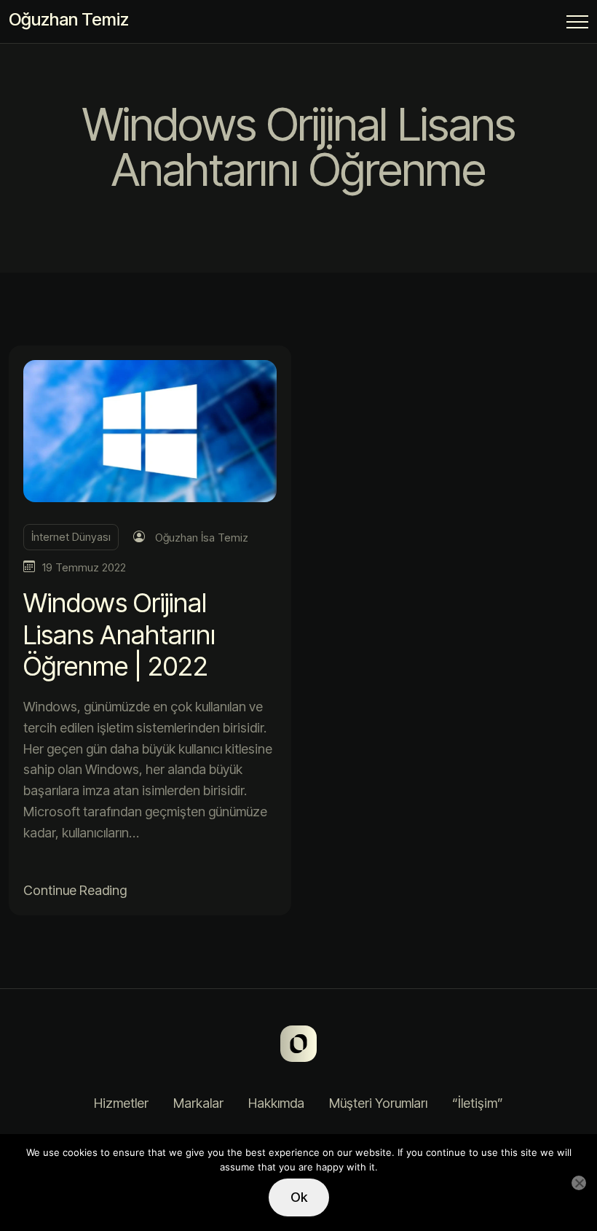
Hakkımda (276, 1103)
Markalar (198, 1103)
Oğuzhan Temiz (69, 19)
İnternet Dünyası (71, 537)
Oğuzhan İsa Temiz (201, 537)
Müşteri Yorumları (378, 1103)
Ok (298, 1197)
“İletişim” (477, 1103)
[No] (579, 1183)
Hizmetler (121, 1103)
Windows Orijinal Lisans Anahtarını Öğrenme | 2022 (119, 634)
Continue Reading (75, 890)
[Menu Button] (577, 24)
